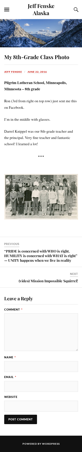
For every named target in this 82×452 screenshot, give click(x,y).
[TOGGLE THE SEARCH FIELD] (75, 9)
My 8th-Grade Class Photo (36, 56)
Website (10, 397)
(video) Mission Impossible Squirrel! (48, 280)
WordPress (51, 443)
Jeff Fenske (13, 71)
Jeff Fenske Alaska (41, 9)
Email (10, 377)
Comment (13, 309)
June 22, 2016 (37, 71)
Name (10, 357)
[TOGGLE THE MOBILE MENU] (6, 9)
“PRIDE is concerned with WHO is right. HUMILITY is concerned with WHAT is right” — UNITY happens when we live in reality (40, 256)
